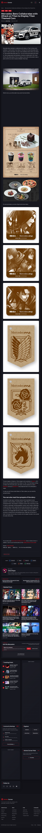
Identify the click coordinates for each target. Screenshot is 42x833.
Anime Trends (25, 813)
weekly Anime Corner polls (29, 542)
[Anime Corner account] (35, 2)
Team (2, 819)
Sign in (29, 648)
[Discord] (16, 786)
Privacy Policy (3, 815)
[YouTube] (13, 786)
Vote (38, 750)
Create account (35, 648)
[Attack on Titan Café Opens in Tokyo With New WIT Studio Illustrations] (12, 594)
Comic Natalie (10, 545)
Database (27, 729)
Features (13, 819)
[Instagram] (10, 786)
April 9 (33, 481)
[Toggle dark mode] (32, 2)
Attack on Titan (6, 554)
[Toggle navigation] (39, 2)
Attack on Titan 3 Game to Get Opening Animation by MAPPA (29, 634)
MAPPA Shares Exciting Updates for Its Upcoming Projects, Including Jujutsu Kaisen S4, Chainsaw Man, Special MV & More (11, 635)
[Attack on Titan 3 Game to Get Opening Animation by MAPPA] (30, 628)
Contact (2, 811)
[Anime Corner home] (6, 2)
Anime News (27, 733)
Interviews (14, 817)
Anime (10, 10)
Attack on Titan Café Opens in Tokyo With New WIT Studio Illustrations (11, 601)
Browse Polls (25, 811)
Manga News (35, 733)
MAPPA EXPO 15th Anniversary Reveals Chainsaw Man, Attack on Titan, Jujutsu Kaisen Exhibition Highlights (11, 618)
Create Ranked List (37, 811)
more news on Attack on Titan (18, 540)
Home (2, 8)
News (6, 10)
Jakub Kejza (11, 571)
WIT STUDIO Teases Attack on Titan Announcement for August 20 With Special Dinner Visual (28, 601)
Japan (3, 10)
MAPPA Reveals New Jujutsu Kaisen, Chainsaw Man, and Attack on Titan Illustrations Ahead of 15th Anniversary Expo (29, 619)
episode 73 (15, 486)
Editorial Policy (4, 813)
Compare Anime (26, 815)
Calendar (35, 729)
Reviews (13, 815)
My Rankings (36, 815)
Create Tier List (36, 813)
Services (2, 817)
